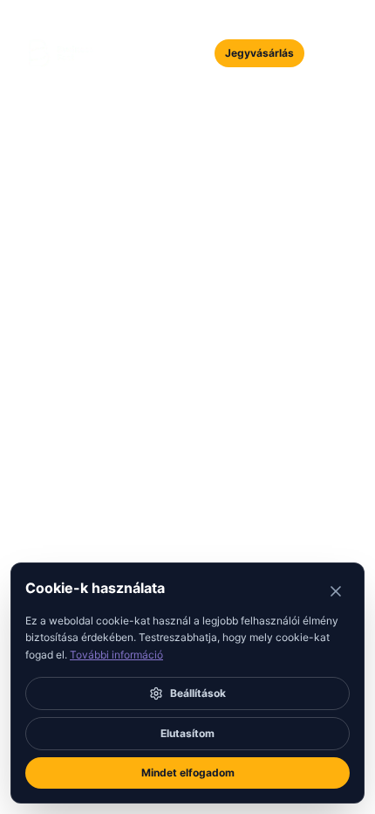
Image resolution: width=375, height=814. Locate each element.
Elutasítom (187, 733)
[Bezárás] (336, 591)
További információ (116, 654)
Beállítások (198, 693)
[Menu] (328, 53)
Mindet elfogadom (188, 772)
